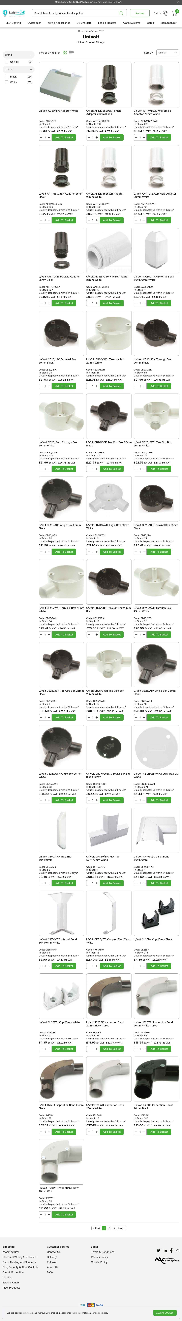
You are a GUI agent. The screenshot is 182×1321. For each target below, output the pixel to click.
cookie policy (101, 1313)
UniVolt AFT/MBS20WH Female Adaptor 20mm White (152, 112)
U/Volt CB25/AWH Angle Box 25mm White (60, 775)
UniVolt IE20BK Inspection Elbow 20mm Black (153, 1107)
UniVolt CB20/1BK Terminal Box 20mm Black (57, 361)
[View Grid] (65, 52)
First (97, 1228)
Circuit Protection (13, 1272)
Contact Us (53, 1251)
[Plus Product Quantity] (49, 137)
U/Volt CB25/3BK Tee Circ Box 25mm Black (61, 692)
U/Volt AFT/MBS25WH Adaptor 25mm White (105, 195)
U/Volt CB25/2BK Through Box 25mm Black (108, 609)
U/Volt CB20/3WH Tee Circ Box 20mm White (153, 444)
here (110, 2)
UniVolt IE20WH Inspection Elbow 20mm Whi (59, 1189)
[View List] (71, 52)
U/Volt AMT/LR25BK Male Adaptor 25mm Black (59, 278)
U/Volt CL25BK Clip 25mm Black (153, 939)
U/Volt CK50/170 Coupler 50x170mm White (108, 941)
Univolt (14, 61)
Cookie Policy (99, 1262)
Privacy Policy (99, 1257)
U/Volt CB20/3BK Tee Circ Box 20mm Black (109, 444)
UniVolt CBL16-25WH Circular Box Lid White (156, 775)
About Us (52, 1267)
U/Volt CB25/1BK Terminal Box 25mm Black (156, 527)
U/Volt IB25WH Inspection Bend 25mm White (105, 1107)
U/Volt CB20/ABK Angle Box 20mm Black (60, 527)
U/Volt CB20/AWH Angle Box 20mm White (107, 527)
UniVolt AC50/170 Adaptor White (58, 110)
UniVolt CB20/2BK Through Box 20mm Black (152, 361)
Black (13, 76)
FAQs (50, 1272)
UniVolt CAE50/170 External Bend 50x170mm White (154, 278)
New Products (11, 1287)
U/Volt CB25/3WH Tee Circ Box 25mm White (105, 692)
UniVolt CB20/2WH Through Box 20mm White (58, 444)
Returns (51, 1262)
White (13, 82)
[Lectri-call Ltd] (14, 13)
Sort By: (149, 52)
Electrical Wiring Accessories (20, 1257)
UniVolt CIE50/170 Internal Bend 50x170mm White (58, 941)
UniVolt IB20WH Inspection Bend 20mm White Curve (153, 1024)
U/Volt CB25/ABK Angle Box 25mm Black (155, 692)
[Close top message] (178, 2)
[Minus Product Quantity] (40, 137)
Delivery (52, 1257)
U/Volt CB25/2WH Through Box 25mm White (152, 609)
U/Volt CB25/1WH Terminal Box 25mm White (61, 609)
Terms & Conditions (102, 1251)
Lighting (8, 1277)
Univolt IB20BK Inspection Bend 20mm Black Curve (105, 1024)
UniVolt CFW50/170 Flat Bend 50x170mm (151, 858)
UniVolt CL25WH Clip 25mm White (59, 1022)
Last (120, 1228)
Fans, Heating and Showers (19, 1262)
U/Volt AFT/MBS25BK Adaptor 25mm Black (61, 195)
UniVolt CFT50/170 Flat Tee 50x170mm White (103, 858)
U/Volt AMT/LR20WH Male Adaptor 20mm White (155, 195)
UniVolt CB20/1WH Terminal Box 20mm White (105, 361)
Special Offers (11, 1282)
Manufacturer (11, 1251)
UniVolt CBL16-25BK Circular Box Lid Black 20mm (108, 775)
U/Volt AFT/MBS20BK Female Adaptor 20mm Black (103, 112)
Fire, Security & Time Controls (20, 1267)
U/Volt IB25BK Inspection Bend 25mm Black (61, 1107)
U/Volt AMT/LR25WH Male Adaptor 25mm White (107, 278)
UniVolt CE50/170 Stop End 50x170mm (55, 858)
